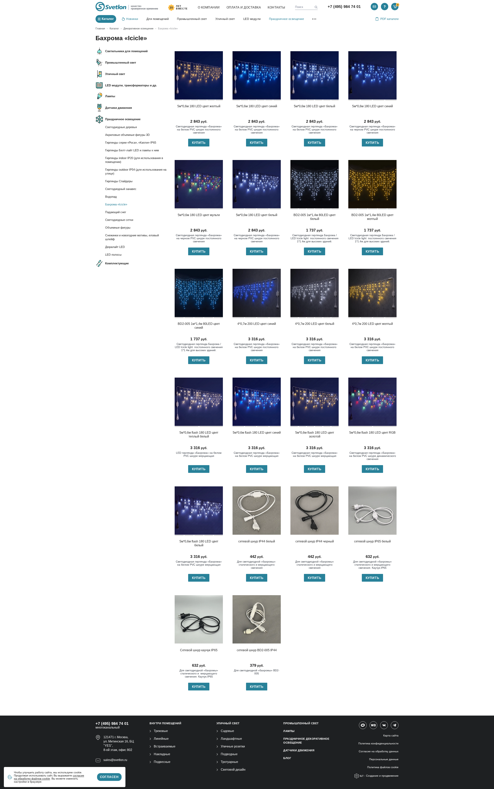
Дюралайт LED (115, 247)
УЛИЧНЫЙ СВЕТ (228, 723)
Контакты (276, 7)
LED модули (252, 18)
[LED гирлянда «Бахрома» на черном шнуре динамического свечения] (372, 402)
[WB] (373, 725)
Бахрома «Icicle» (116, 204)
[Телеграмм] (394, 725)
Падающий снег (115, 212)
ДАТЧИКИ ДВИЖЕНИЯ (298, 750)
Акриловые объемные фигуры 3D (127, 134)
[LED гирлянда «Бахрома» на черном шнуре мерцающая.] (199, 510)
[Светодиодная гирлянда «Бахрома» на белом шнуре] (199, 75)
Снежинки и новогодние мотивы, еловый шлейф (132, 237)
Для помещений (157, 18)
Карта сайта (390, 735)
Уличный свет (225, 18)
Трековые (161, 731)
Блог (287, 758)
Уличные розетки (233, 746)
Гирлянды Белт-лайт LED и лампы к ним (132, 150)
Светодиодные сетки (119, 219)
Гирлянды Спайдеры (119, 181)
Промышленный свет (192, 18)
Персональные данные (383, 759)
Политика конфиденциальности (378, 743)
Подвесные (162, 761)
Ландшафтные (231, 738)
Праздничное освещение (286, 18)
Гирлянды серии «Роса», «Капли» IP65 (130, 142)
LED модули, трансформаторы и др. (131, 85)
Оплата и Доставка (244, 7)
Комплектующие (117, 263)
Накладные (162, 754)
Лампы (110, 96)
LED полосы (113, 254)
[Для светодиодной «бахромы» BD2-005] (257, 619)
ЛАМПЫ (289, 731)
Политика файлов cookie (382, 767)
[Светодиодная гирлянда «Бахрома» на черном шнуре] (372, 75)
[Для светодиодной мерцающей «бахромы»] (372, 510)
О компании (209, 7)
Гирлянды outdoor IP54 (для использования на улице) (135, 171)
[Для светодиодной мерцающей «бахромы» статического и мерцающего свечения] (314, 510)
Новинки (132, 18)
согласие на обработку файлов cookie (49, 777)
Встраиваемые (164, 746)
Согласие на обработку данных (378, 751)
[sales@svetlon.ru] (374, 6)
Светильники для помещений (126, 51)
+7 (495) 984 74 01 (344, 6)
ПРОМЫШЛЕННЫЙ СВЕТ (301, 723)
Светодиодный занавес (120, 189)
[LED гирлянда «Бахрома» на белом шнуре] (314, 184)
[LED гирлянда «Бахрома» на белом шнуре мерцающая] (199, 402)
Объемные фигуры (117, 227)
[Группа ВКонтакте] (384, 725)
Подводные (229, 754)
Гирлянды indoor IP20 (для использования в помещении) (134, 159)
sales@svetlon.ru (115, 760)
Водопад (111, 196)
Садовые (227, 731)
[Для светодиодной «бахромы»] (199, 619)
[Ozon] (363, 725)
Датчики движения (118, 107)
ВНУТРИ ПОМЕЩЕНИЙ (165, 723)
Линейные (161, 738)
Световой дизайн (233, 769)
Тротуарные (229, 761)
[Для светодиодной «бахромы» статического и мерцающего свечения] (257, 510)
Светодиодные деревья (121, 127)
